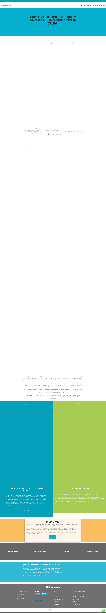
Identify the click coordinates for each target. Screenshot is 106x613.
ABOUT (84, 5)
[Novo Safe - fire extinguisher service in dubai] (6, 5)
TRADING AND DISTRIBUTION (60, 599)
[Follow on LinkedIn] (41, 601)
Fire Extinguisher (13, 551)
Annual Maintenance (40, 551)
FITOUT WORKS (75, 599)
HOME (80, 5)
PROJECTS (74, 601)
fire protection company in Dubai (68, 379)
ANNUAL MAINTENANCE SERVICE (79, 594)
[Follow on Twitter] (39, 601)
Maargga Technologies (54, 609)
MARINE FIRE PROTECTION (78, 596)
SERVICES (89, 5)
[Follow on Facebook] (36, 601)
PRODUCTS (95, 5)
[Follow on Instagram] (37, 601)
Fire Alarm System (92, 551)
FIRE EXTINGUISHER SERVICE (78, 591)
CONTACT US (102, 5)
